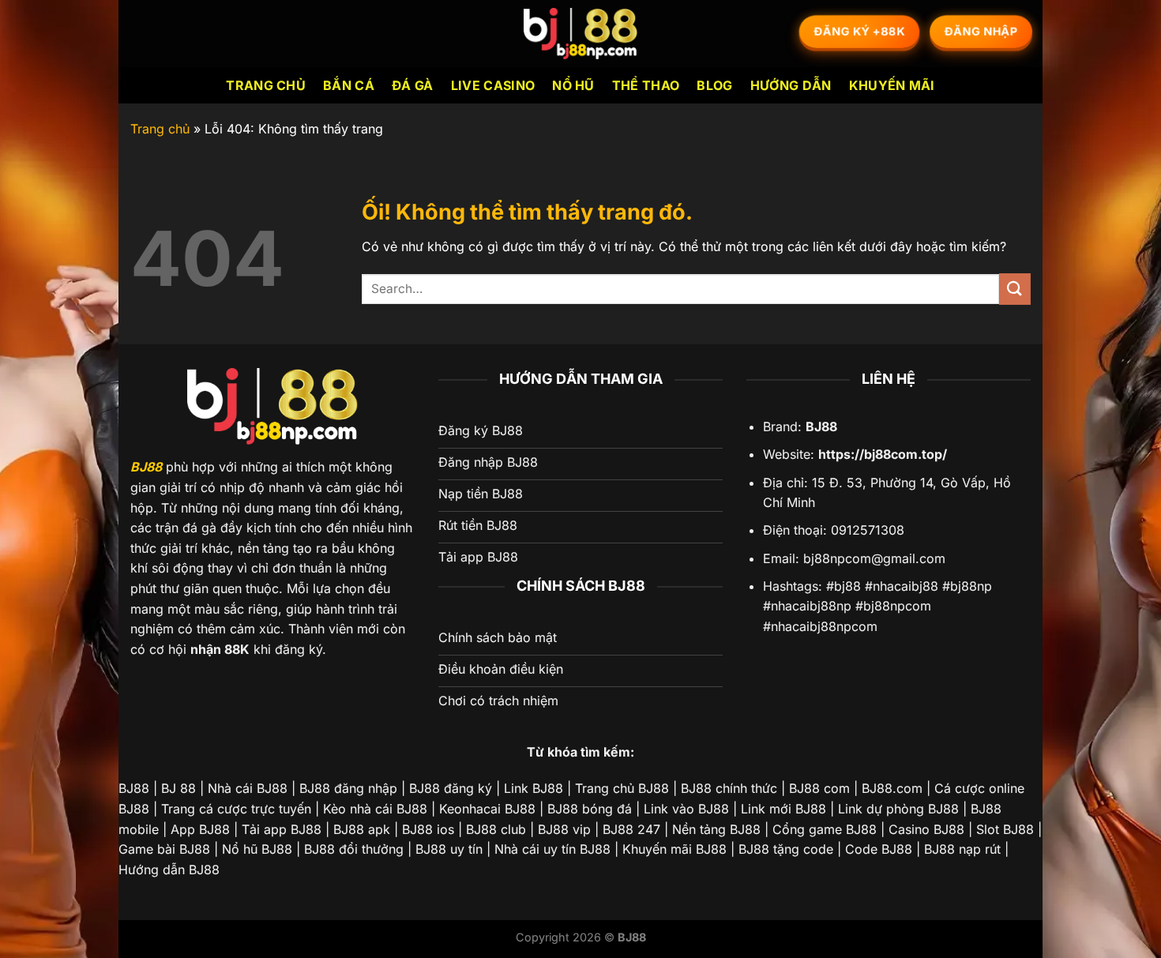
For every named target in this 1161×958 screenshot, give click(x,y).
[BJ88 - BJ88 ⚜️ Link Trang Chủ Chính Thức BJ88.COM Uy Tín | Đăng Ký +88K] (580, 33)
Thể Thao (646, 85)
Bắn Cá (348, 85)
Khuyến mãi (892, 85)
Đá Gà (413, 85)
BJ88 (146, 467)
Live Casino (493, 85)
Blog (714, 85)
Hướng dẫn (791, 85)
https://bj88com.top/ (882, 454)
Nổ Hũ (573, 85)
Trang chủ (266, 85)
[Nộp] (1015, 288)
